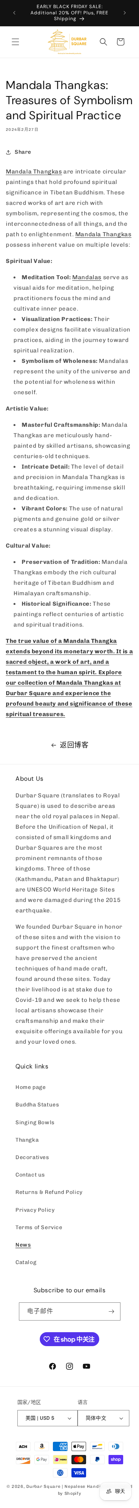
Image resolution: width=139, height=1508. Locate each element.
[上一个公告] (14, 12)
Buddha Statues (37, 1104)
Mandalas (87, 277)
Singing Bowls (35, 1122)
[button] (15, 41)
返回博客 (74, 745)
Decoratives (32, 1157)
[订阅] (111, 1311)
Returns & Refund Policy (49, 1192)
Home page (30, 1087)
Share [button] (23, 152)
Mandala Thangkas (34, 171)
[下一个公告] (124, 12)
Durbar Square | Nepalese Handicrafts (70, 1486)
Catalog (25, 1262)
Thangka (27, 1140)
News (23, 1245)
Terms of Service (39, 1227)
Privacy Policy (34, 1210)
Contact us (30, 1174)
